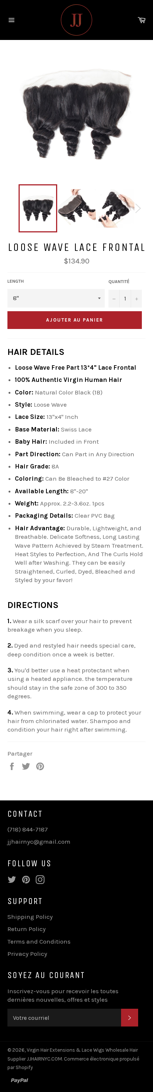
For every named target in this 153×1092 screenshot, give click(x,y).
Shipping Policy (30, 916)
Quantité (119, 281)
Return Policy (26, 929)
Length (15, 281)
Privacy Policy (27, 953)
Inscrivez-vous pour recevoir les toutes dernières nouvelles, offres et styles (62, 995)
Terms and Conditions (39, 941)
